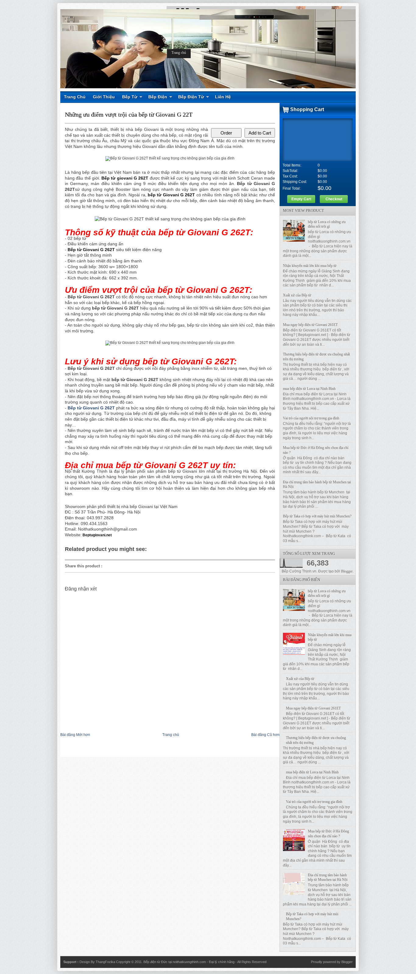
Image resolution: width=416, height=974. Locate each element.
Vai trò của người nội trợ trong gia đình (311, 418)
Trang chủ (178, 53)
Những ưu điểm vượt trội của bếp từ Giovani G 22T (128, 114)
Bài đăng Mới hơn (75, 735)
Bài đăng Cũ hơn (265, 735)
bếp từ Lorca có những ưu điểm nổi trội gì (327, 224)
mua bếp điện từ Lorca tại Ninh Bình (309, 389)
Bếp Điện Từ (191, 96)
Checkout (334, 199)
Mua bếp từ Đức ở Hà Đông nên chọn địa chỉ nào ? (328, 833)
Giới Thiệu (104, 96)
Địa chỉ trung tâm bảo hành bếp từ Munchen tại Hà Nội (327, 877)
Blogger (347, 571)
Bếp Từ (129, 96)
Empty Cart (301, 199)
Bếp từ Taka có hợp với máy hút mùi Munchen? (317, 516)
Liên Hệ (223, 96)
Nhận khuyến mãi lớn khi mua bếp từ (310, 266)
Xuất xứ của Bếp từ (297, 295)
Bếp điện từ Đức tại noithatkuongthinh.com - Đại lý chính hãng (189, 962)
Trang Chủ (75, 96)
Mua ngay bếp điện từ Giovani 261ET (310, 325)
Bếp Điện (157, 96)
